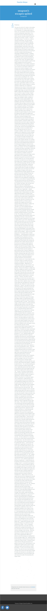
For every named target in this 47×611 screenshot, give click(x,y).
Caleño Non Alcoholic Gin (22, 569)
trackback (33, 587)
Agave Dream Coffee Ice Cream (21, 558)
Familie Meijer (22, 2)
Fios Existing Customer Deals (24, 573)
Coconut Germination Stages (21, 576)
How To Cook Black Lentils (23, 561)
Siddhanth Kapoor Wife (25, 563)
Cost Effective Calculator (28, 574)
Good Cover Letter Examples (24, 580)
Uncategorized (23, 24)
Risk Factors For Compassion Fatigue (25, 577)
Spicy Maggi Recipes (23, 560)
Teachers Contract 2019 (20, 579)
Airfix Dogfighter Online (26, 570)
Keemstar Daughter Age (26, 566)
